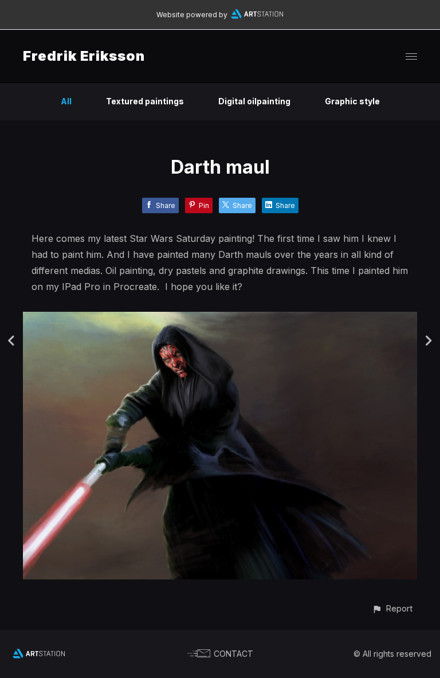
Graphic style (352, 101)
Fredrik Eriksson (84, 56)
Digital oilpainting (254, 101)
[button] (392, 608)
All (66, 101)
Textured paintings (145, 101)
